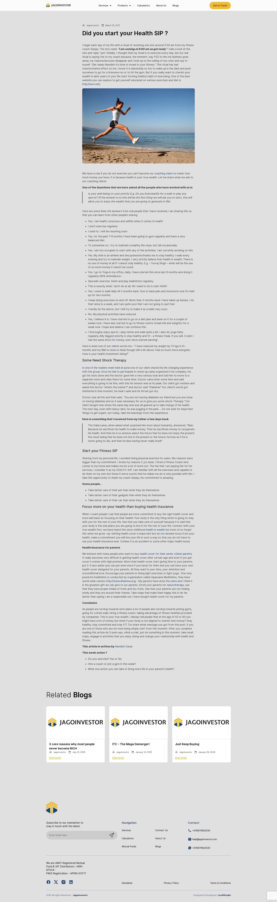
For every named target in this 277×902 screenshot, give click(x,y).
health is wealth (155, 529)
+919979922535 (200, 830)
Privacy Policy (171, 883)
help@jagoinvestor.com (204, 839)
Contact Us (161, 830)
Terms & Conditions (220, 883)
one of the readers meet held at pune (107, 367)
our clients (113, 346)
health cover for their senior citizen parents (166, 553)
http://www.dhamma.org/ (121, 581)
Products (123, 5)
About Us (161, 5)
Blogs (176, 5)
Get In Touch (220, 5)
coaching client (163, 173)
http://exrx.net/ (91, 84)
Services (103, 5)
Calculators (143, 5)
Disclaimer (127, 883)
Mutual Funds (129, 846)
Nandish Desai (123, 646)
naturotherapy (175, 584)
